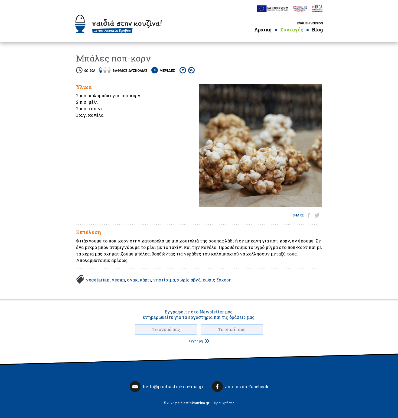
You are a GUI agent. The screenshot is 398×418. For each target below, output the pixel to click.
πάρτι (145, 280)
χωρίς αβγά (189, 280)
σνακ (132, 280)
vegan (118, 280)
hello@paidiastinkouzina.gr (173, 386)
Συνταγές (291, 30)
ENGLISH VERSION (310, 23)
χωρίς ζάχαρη (217, 280)
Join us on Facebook (247, 386)
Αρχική (263, 30)
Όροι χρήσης (224, 403)
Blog (317, 30)
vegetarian (98, 280)
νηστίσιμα (164, 280)
